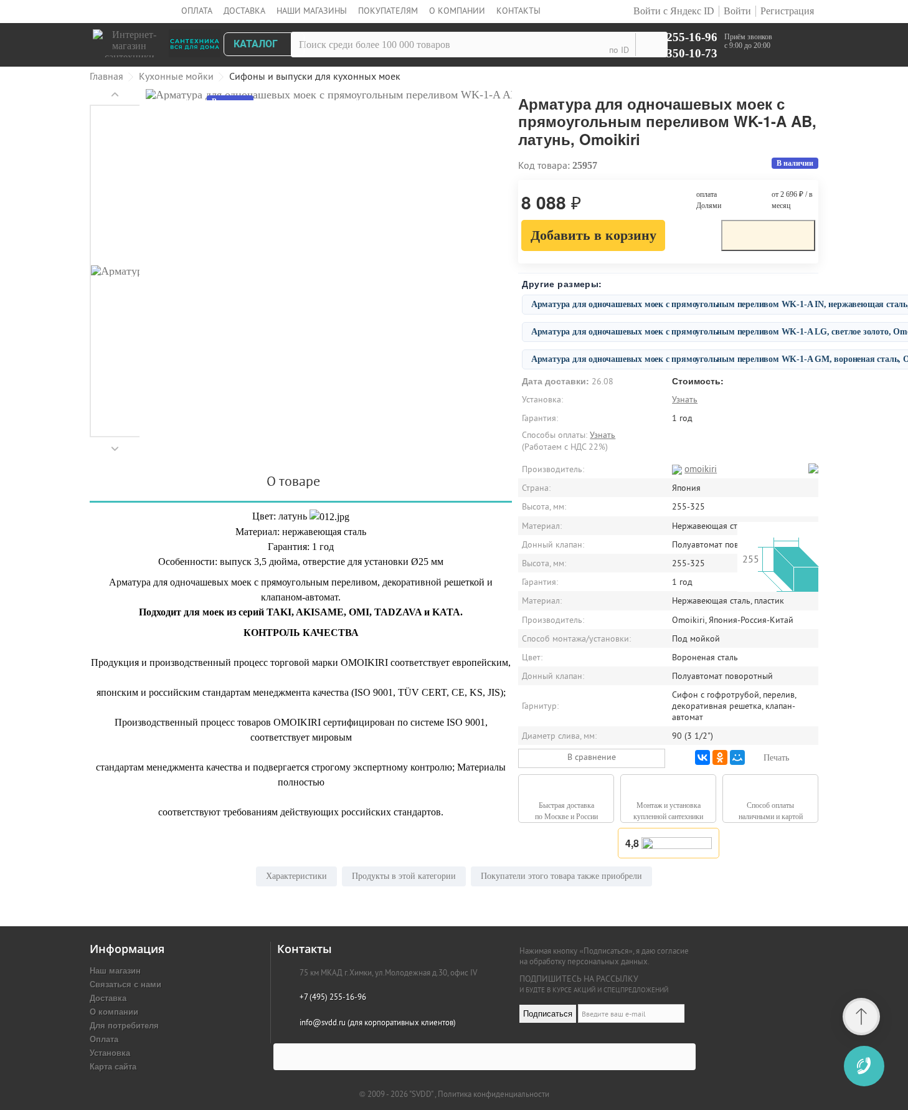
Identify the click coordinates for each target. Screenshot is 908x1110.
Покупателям (388, 10)
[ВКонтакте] (702, 757)
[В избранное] (693, 234)
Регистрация (787, 11)
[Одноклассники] (719, 757)
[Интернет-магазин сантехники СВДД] (161, 40)
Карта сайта (113, 1066)
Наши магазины (312, 10)
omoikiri (700, 469)
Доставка (244, 10)
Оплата (196, 10)
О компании (457, 10)
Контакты (518, 10)
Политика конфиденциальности (493, 1094)
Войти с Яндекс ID (672, 11)
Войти (737, 11)
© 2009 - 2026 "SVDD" (397, 1094)
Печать (776, 757)
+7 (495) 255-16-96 (669, 37)
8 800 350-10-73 (676, 53)
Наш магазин (115, 970)
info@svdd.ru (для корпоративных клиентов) (378, 1022)
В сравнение (591, 756)
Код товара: (544, 165)
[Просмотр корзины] (798, 46)
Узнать (685, 399)
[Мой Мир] (737, 757)
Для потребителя (124, 1025)
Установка (110, 1052)
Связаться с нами (125, 984)
